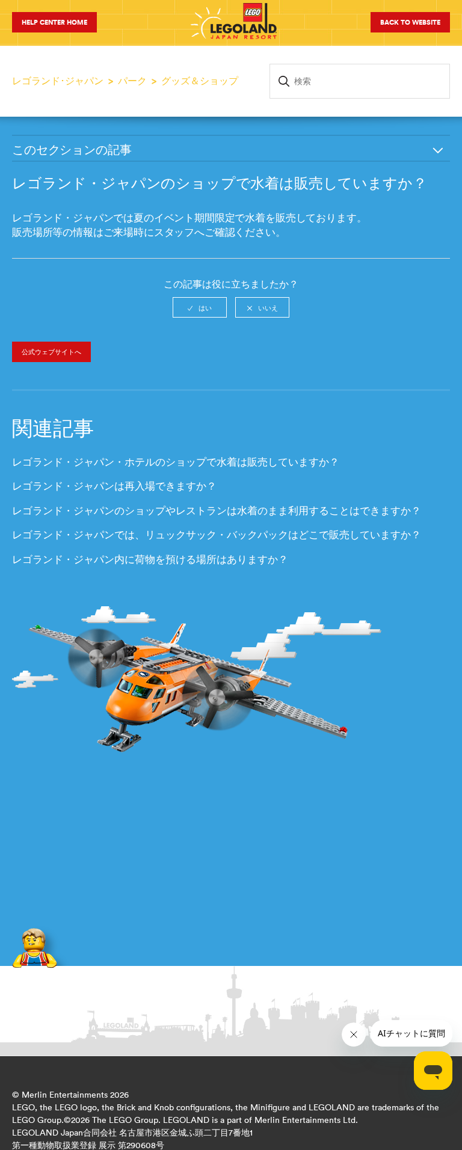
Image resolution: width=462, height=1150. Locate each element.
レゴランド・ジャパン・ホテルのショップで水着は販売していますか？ (175, 462)
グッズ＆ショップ (199, 81)
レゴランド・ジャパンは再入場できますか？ (114, 486)
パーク (132, 81)
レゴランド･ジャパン (57, 81)
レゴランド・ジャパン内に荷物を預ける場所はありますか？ (150, 559)
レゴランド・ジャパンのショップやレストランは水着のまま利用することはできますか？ (216, 510)
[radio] (200, 307)
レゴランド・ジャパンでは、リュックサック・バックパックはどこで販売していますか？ (216, 534)
